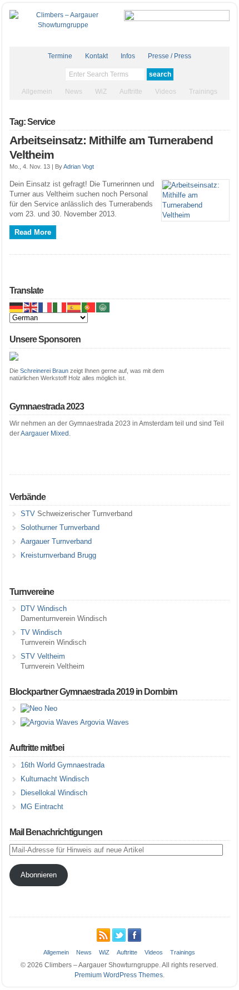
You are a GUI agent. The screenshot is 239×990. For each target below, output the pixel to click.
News (73, 91)
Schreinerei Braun (44, 370)
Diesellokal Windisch (54, 793)
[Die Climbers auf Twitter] (119, 933)
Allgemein (37, 91)
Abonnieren (39, 875)
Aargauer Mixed (45, 433)
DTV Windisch (44, 608)
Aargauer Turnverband (56, 541)
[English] (31, 307)
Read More (32, 232)
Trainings (203, 91)
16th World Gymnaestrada (62, 765)
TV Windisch (41, 632)
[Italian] (60, 307)
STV (28, 513)
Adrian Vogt (78, 166)
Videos (165, 91)
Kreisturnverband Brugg (58, 555)
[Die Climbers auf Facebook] (134, 933)
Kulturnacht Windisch (55, 779)
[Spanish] (74, 307)
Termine (60, 56)
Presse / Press (169, 56)
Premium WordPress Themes (118, 975)
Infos (128, 56)
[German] (16, 307)
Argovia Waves (103, 722)
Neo (49, 708)
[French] (45, 307)
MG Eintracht (42, 806)
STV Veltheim (43, 656)
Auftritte (131, 91)
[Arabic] (103, 307)
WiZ (101, 91)
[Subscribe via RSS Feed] (103, 933)
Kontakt (96, 56)
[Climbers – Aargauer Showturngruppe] (62, 25)
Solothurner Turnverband (60, 527)
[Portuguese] (89, 307)
